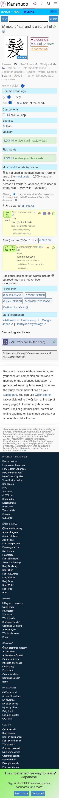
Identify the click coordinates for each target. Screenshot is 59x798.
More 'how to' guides (12, 476)
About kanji (8, 539)
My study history (10, 707)
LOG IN (9, 140)
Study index (8, 498)
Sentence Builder (11, 621)
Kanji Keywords (10, 573)
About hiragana (10, 532)
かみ (19, 103)
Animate (22, 57)
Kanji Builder (8, 577)
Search (53, 18)
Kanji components (11, 543)
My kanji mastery (13, 528)
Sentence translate (11, 748)
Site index (7, 491)
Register (14, 714)
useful (13, 167)
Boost (5, 592)
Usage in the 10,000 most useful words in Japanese (26, 198)
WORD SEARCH (36, 295)
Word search (8, 744)
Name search (9, 759)
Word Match (8, 618)
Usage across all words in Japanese (35, 194)
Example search (10, 763)
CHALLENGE (40, 39)
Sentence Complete (12, 625)
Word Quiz (7, 614)
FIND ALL (29, 205)
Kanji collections (10, 558)
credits (23, 450)
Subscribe (7, 517)
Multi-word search (11, 751)
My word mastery (14, 603)
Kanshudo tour (9, 461)
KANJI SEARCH (13, 301)
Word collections (10, 633)
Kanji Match (8, 584)
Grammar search (11, 755)
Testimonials (8, 510)
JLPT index (8, 495)
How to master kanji (12, 472)
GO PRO (7, 718)
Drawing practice (10, 547)
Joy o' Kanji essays (11, 562)
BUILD (37, 44)
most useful (23, 176)
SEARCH (5, 11)
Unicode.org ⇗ (30, 320)
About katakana (10, 535)
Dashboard (10, 394)
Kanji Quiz (7, 569)
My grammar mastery (16, 647)
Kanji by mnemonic (11, 740)
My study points (10, 703)
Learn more (21, 793)
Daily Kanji (7, 711)
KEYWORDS (40, 48)
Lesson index (9, 502)
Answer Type (9, 629)
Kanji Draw (8, 581)
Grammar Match (10, 674)
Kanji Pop (7, 588)
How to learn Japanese (14, 468)
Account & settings (11, 696)
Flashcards (7, 554)
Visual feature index (12, 480)
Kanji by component (12, 736)
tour (33, 418)
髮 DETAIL (29, 11)
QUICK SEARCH (13, 295)
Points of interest (10, 766)
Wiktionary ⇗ (11, 320)
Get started (38, 793)
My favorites (8, 699)
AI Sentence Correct (12, 655)
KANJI (17, 11)
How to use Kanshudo (13, 465)
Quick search (43, 394)
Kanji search (8, 733)
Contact (6, 514)
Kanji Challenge (10, 566)
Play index (7, 506)
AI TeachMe (8, 651)
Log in (5, 714)
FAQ (4, 487)
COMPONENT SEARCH (39, 301)
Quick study (8, 551)
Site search (8, 483)
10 (18, 68)
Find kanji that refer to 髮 (15, 307)
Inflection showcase (12, 662)
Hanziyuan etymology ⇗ (31, 324)
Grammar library (10, 659)
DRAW (50, 44)
